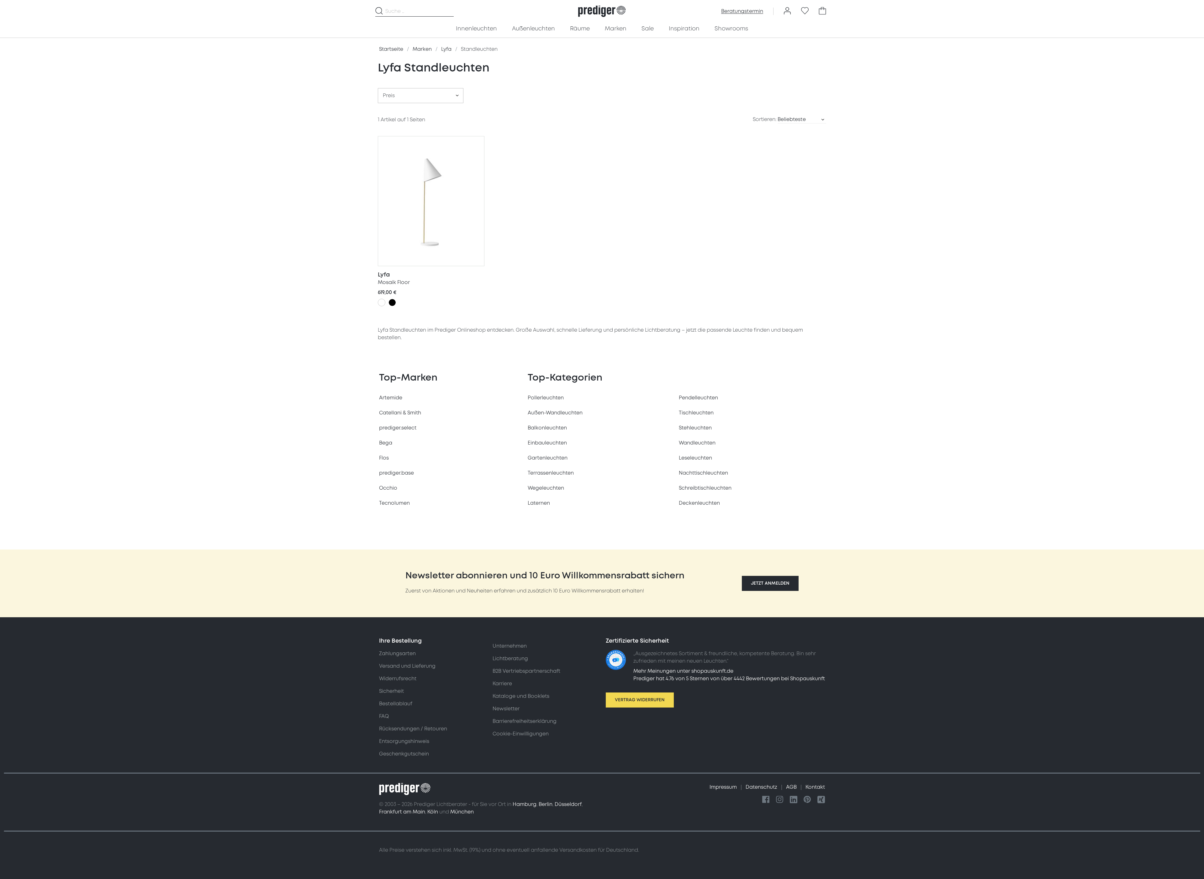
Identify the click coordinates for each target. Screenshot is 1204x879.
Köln (432, 811)
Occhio (388, 488)
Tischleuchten (696, 412)
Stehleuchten (695, 427)
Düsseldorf (568, 804)
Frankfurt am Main (402, 811)
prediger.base (396, 473)
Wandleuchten (697, 443)
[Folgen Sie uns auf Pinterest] (807, 800)
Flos (384, 458)
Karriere (502, 683)
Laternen (539, 503)
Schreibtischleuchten (705, 488)
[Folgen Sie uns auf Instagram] (780, 800)
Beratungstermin (742, 11)
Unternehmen (510, 646)
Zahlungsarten (397, 653)
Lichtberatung (510, 658)
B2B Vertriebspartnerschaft (526, 671)
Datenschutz (762, 787)
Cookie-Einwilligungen (521, 733)
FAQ (384, 716)
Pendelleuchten (698, 397)
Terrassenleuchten (551, 473)
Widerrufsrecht (397, 678)
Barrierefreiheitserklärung (525, 721)
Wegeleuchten (546, 488)
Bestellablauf (395, 703)
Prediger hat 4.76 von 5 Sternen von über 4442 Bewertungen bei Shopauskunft (729, 678)
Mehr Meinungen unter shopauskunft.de (683, 671)
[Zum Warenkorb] (822, 11)
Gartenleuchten (548, 458)
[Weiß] (381, 302)
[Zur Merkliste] (805, 11)
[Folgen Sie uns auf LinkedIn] (793, 800)
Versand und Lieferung (407, 666)
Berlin (545, 804)
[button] (770, 583)
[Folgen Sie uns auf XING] (821, 800)
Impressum (724, 787)
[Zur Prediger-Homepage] (602, 11)
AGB (792, 787)
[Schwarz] (392, 302)
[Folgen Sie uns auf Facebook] (766, 800)
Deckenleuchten (699, 503)
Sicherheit (391, 691)
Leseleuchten (695, 458)
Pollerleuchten (546, 397)
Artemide (390, 397)
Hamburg (524, 804)
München (462, 811)
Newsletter (506, 708)
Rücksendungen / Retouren (413, 728)
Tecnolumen (394, 503)
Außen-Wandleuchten (555, 412)
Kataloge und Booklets (521, 696)
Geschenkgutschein (404, 753)
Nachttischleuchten (703, 473)
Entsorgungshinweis (404, 741)
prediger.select (397, 427)
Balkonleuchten (547, 427)
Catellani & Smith (400, 412)
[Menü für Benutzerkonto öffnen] (787, 11)
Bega (385, 443)
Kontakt (815, 787)
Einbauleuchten (547, 443)
